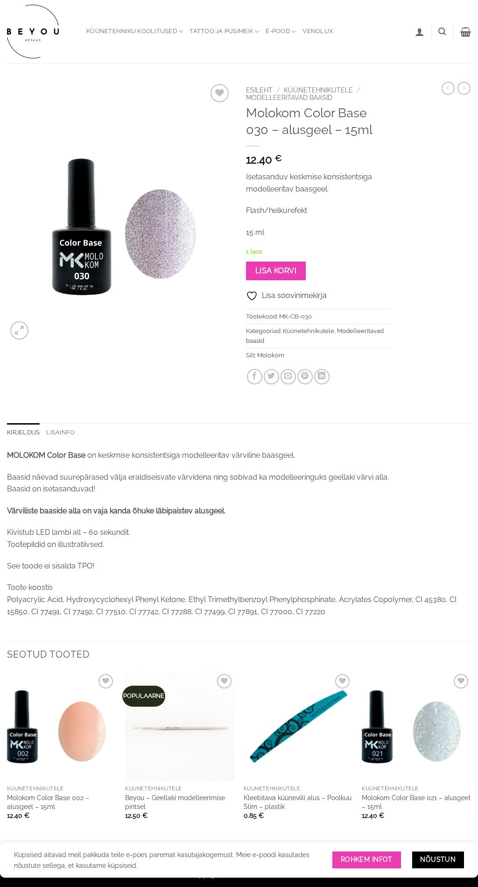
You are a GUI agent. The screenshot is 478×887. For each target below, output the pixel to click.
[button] (442, 31)
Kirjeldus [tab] (23, 432)
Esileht (259, 90)
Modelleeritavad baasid (289, 97)
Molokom (270, 355)
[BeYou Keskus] (39, 31)
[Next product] (448, 88)
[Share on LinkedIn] (322, 376)
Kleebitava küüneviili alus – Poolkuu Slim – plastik (297, 802)
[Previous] (7, 759)
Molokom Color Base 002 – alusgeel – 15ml (48, 802)
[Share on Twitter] (271, 376)
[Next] (471, 759)
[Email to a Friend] (288, 376)
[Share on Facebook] (254, 376)
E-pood (278, 31)
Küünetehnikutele (318, 90)
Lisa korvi (276, 270)
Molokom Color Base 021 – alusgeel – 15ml (416, 802)
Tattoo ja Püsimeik (221, 31)
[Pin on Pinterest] (305, 376)
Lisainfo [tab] (60, 432)
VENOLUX (317, 31)
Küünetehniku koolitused (131, 31)
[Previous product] (464, 88)
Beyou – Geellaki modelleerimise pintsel (175, 802)
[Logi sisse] (419, 31)
